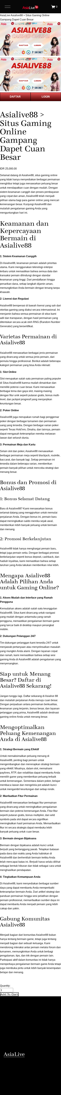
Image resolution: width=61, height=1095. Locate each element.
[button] (9, 994)
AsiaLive (5, 15)
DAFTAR (15, 97)
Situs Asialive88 (12, 382)
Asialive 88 (51, 696)
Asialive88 (40, 204)
